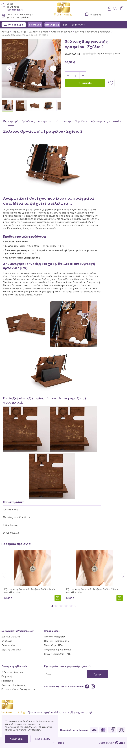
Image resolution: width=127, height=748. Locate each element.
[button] (82, 75)
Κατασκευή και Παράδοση (72, 121)
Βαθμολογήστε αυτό (108, 53)
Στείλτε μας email (11, 649)
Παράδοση (7, 680)
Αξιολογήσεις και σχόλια (106, 121)
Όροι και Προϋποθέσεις (56, 640)
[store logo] (63, 10)
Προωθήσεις (52, 24)
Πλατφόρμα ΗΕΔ (53, 645)
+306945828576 (15, 9)
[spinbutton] (75, 75)
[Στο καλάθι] (58, 598)
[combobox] (104, 14)
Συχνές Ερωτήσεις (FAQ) (57, 653)
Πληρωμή (7, 676)
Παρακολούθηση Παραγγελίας (18, 689)
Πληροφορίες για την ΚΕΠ (58, 649)
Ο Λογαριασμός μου (13, 671)
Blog (65, 24)
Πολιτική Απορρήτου (55, 636)
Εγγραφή (97, 674)
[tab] (11, 121)
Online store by (106, 742)
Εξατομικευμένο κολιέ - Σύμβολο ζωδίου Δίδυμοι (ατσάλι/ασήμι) (92, 590)
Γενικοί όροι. (42, 738)
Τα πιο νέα (35, 24)
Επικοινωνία (78, 24)
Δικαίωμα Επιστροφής (14, 684)
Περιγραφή (10, 121)
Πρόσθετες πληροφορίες (37, 121)
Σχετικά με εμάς (11, 636)
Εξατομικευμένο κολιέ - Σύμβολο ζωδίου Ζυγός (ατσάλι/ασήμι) (29, 590)
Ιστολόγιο (7, 640)
